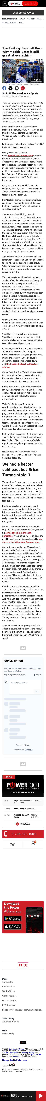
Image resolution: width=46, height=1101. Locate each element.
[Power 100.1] (23, 3)
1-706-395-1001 (24, 834)
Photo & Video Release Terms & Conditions (22, 1010)
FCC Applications (10, 1000)
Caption (36, 80)
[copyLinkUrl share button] (23, 88)
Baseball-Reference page (20, 155)
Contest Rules (8, 986)
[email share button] (17, 88)
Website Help (8, 1033)
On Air (22, 19)
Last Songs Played (9, 19)
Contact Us (7, 982)
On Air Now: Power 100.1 (23, 792)
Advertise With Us (9, 23)
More (21, 23)
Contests (31, 19)
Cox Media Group (16, 1049)
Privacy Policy (28, 1052)
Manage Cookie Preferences (14, 1060)
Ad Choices (36, 1054)
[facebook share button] (4, 88)
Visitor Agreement (10, 1052)
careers (16, 1056)
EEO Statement (9, 1005)
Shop (39, 19)
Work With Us (8, 991)
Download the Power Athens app (12, 907)
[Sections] (5, 4)
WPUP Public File (10, 996)
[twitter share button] (10, 88)
